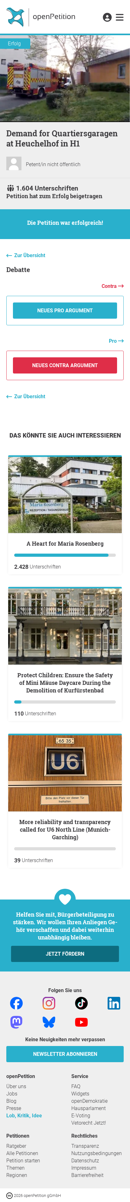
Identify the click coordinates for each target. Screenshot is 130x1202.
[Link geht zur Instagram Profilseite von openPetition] (49, 1003)
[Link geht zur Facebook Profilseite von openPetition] (16, 1003)
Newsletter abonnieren (65, 1054)
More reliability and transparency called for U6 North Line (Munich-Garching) (65, 829)
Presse (13, 1108)
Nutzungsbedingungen (96, 1153)
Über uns (16, 1086)
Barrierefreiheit (87, 1175)
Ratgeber (16, 1146)
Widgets (80, 1094)
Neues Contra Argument (65, 365)
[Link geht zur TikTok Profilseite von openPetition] (81, 1003)
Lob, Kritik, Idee (24, 1116)
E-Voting (80, 1116)
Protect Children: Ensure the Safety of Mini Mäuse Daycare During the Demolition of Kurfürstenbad (65, 682)
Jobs (11, 1094)
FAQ (75, 1086)
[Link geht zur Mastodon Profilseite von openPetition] (16, 1022)
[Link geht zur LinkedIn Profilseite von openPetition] (114, 1003)
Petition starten (23, 1161)
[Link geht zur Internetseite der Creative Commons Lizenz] (10, 1195)
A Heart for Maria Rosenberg (65, 543)
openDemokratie (89, 1101)
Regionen (16, 1175)
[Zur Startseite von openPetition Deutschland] (41, 17)
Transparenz (85, 1146)
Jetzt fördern (65, 954)
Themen (15, 1168)
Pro (113, 341)
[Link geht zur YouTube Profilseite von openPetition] (81, 1022)
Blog (11, 1101)
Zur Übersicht (29, 255)
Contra (110, 286)
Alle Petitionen (22, 1153)
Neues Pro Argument (65, 311)
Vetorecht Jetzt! (88, 1123)
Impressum (83, 1168)
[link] (119, 18)
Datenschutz (85, 1161)
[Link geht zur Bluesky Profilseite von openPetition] (49, 1022)
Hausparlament (88, 1108)
